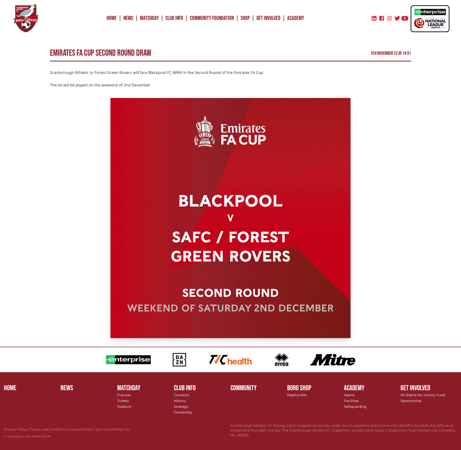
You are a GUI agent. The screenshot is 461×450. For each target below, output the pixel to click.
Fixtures (124, 395)
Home (112, 18)
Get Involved (268, 18)
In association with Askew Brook (27, 436)
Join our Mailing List (113, 429)
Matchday (149, 18)
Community (243, 388)
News (128, 18)
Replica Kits (297, 395)
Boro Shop (299, 388)
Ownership (183, 412)
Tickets (123, 401)
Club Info (174, 18)
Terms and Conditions (50, 429)
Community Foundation (212, 18)
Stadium (124, 406)
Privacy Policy (17, 429)
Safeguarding (355, 406)
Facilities (351, 401)
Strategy (181, 406)
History (180, 401)
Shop (245, 18)
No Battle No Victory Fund (422, 395)
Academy (295, 18)
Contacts (181, 395)
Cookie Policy (83, 429)
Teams (349, 395)
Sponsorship (410, 401)
